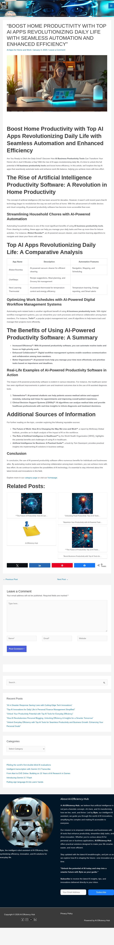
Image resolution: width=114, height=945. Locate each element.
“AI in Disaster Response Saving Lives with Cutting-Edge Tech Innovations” (39, 705)
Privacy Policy (66, 913)
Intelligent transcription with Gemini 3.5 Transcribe (28, 769)
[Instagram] (27, 919)
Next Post (62, 579)
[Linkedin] (35, 919)
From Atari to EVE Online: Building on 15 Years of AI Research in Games (38, 773)
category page (31, 478)
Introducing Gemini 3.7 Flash (19, 778)
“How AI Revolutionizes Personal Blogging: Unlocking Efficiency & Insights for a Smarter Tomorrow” (50, 718)
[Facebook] (22, 919)
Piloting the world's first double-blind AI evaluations (29, 765)
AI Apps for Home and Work (19, 50)
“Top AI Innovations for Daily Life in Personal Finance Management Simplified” (41, 709)
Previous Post (10, 579)
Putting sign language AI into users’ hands (25, 782)
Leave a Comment (57, 50)
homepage (52, 478)
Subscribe (101, 892)
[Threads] (31, 919)
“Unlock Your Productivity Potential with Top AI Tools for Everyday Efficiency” (40, 714)
